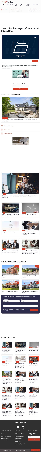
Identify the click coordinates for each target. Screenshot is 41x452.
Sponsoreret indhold (18, 444)
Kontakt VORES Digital (5, 438)
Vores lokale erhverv (18, 435)
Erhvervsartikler (17, 439)
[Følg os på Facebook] (18, 427)
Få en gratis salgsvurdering (20, 443)
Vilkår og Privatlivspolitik (6, 436)
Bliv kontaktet (34, 310)
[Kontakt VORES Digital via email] (23, 427)
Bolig (7, 4)
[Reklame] (20, 74)
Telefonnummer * (6, 299)
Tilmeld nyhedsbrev (35, 450)
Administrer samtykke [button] (5, 439)
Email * (22, 299)
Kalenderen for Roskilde (19, 436)
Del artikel (34, 60)
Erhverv (11, 4)
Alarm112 (3, 4)
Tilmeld (20, 88)
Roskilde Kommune (18, 441)
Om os (2, 433)
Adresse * (4, 303)
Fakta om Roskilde (18, 438)
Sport (34, 4)
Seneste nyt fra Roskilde (19, 433)
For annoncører (4, 435)
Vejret (37, 4)
